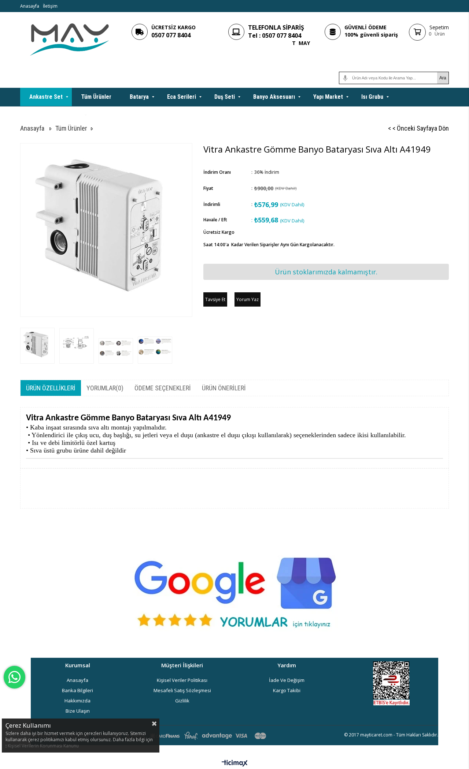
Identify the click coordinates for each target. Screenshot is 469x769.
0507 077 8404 (171, 35)
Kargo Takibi (286, 690)
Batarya (139, 96)
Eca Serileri (181, 96)
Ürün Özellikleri (50, 388)
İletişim (50, 6)
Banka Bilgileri (77, 690)
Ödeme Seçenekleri (162, 388)
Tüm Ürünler (96, 96)
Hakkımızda (77, 700)
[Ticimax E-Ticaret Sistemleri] (235, 763)
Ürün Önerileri (224, 388)
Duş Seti (224, 96)
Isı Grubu (372, 96)
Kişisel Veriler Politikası (182, 680)
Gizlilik (182, 700)
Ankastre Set (46, 96)
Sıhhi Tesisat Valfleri (55, 115)
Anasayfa (29, 6)
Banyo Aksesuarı (274, 96)
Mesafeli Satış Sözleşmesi (182, 690)
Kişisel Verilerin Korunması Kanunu (43, 746)
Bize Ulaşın (78, 711)
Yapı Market (328, 96)
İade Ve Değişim (286, 680)
